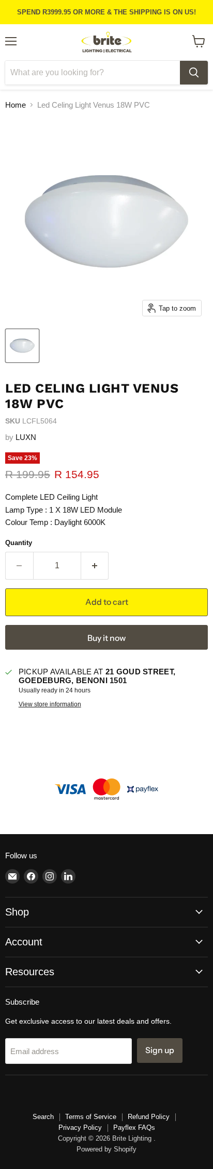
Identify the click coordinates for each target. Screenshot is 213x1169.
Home (15, 104)
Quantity (18, 543)
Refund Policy (149, 1117)
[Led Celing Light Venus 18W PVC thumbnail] (22, 345)
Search (43, 1117)
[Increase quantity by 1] (95, 566)
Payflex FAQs (134, 1127)
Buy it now (106, 638)
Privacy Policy (80, 1127)
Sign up (159, 1050)
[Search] (194, 72)
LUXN (26, 437)
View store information (50, 704)
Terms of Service (90, 1117)
